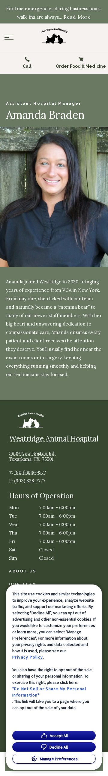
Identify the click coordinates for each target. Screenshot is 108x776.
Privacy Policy (27, 657)
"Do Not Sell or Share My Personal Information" (49, 692)
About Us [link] (22, 571)
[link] (54, 36)
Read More (77, 17)
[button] (9, 37)
